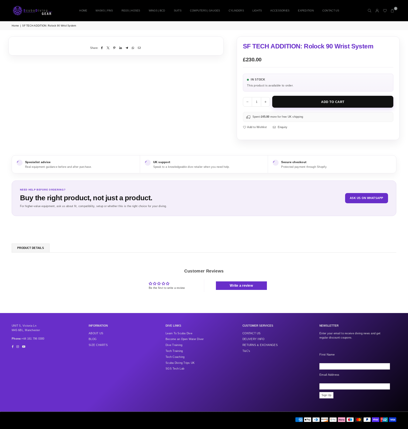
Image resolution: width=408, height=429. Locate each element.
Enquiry (282, 127)
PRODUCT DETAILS (30, 248)
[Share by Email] (139, 48)
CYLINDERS (236, 10)
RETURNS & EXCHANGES (260, 345)
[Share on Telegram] (127, 48)
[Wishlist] (385, 10)
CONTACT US (330, 10)
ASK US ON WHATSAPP (366, 198)
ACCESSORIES (279, 10)
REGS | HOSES (131, 10)
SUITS (177, 10)
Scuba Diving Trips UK (180, 362)
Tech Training (174, 351)
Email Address (329, 374)
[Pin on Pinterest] (114, 48)
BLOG (92, 339)
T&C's (246, 351)
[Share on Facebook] (102, 48)
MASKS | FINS (104, 10)
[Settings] (377, 10)
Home (83, 10)
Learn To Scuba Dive (179, 333)
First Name (327, 354)
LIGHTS (257, 10)
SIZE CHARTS (98, 345)
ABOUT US (96, 333)
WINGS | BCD (157, 10)
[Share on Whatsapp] (133, 48)
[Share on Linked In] (120, 48)
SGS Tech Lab (175, 368)
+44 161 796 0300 (32, 338)
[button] (392, 10)
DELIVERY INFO (253, 339)
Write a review (241, 285)
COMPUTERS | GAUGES (205, 10)
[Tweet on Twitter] (108, 48)
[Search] (369, 10)
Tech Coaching (175, 356)
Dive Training (174, 345)
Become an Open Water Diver (185, 339)
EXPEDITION (306, 10)
